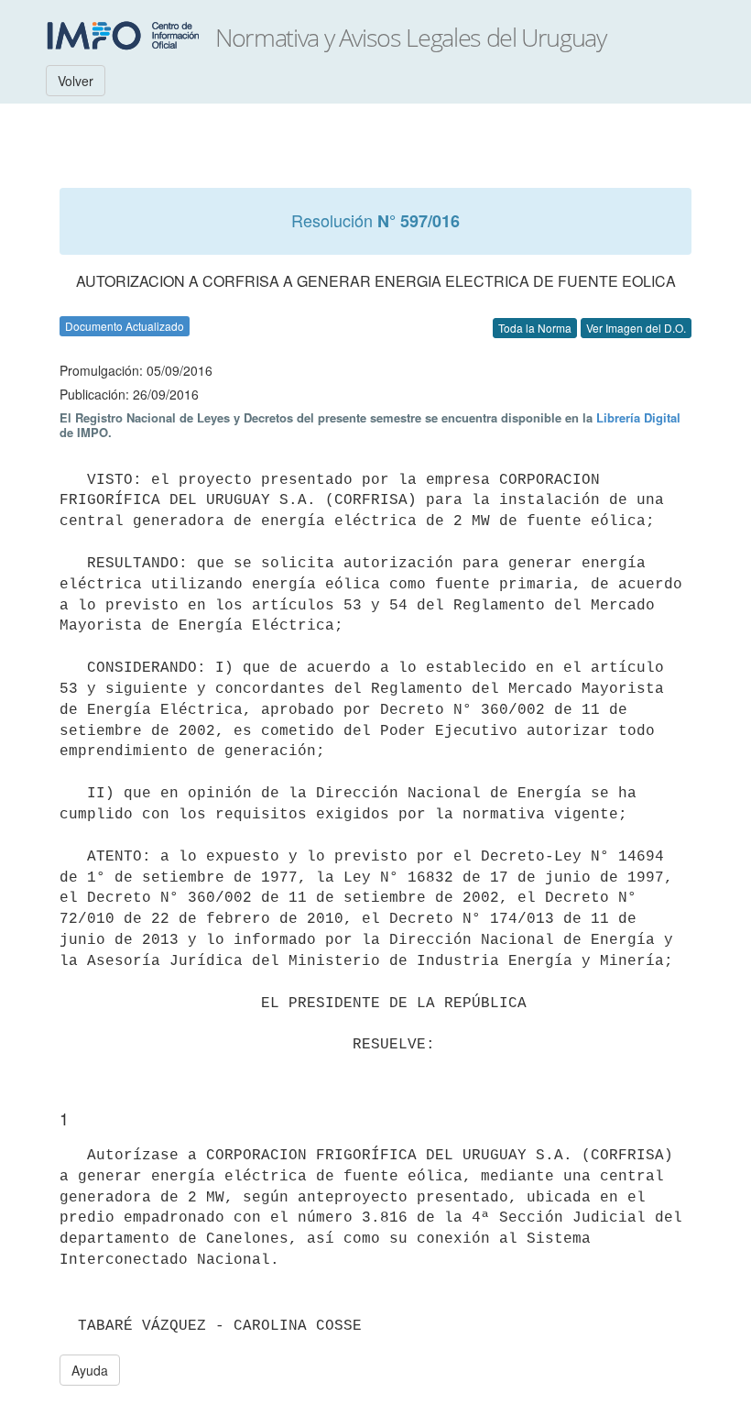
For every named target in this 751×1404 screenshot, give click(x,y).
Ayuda (89, 1370)
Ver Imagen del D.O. (636, 327)
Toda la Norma (534, 327)
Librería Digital (638, 417)
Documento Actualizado (124, 326)
